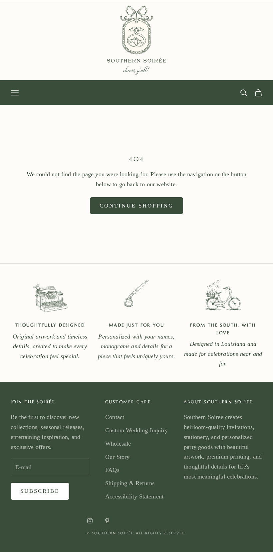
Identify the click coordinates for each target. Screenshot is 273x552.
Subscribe (40, 491)
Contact (114, 417)
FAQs (112, 470)
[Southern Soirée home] (136, 40)
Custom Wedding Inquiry (136, 430)
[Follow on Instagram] (90, 520)
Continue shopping (136, 206)
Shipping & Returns (129, 483)
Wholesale (118, 443)
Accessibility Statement (134, 496)
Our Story (117, 457)
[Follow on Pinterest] (107, 520)
